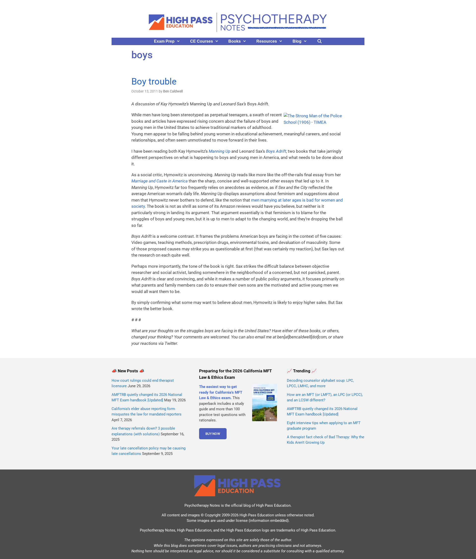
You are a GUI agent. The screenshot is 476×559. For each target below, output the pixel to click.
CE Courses (201, 41)
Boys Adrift (276, 151)
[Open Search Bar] (319, 41)
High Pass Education (273, 505)
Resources (266, 41)
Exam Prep (164, 41)
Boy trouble (154, 81)
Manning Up (219, 151)
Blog (297, 41)
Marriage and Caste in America (159, 180)
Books (234, 41)
